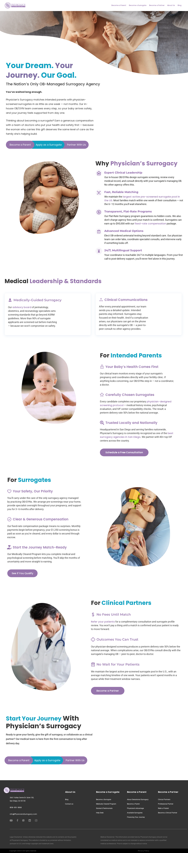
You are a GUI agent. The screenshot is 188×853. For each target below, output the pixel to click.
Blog (179, 5)
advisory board (21, 307)
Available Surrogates (134, 813)
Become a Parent (118, 5)
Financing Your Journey (136, 817)
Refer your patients (103, 621)
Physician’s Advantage (135, 808)
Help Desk (99, 813)
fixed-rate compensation (150, 223)
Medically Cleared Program (106, 804)
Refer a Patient (163, 808)
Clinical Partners (164, 799)
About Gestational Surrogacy (138, 799)
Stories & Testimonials (104, 808)
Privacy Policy (143, 851)
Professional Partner (165, 804)
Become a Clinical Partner (167, 813)
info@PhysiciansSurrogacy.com (23, 814)
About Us (171, 5)
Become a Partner (156, 5)
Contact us (69, 804)
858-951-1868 (16, 807)
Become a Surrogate (137, 5)
